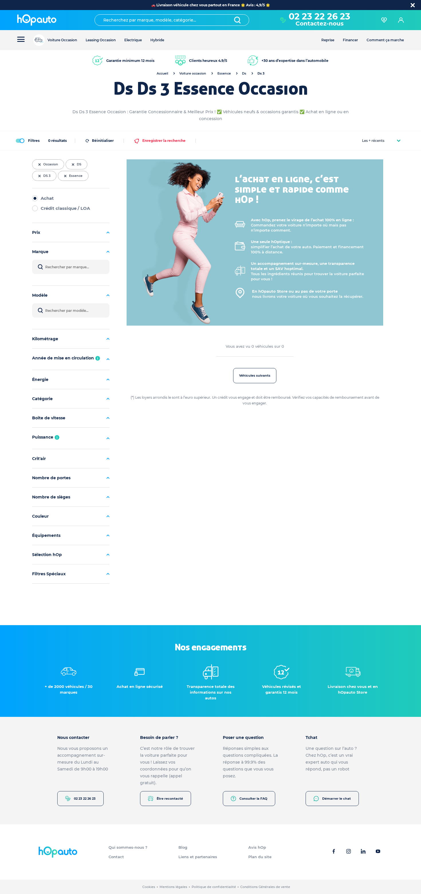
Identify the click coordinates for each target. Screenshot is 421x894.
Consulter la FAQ (253, 799)
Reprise (327, 40)
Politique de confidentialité (214, 887)
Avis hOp (257, 847)
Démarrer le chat (336, 799)
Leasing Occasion (101, 40)
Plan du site (260, 856)
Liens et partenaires (197, 856)
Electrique (133, 40)
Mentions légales (173, 887)
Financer (350, 40)
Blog (182, 847)
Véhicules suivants (254, 375)
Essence (224, 73)
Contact (116, 856)
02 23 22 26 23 (85, 799)
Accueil (162, 73)
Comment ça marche (385, 40)
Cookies (148, 887)
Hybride (157, 40)
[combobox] (172, 20)
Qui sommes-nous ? (128, 847)
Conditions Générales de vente (265, 887)
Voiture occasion (192, 73)
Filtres (34, 140)
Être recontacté (170, 799)
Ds (244, 73)
